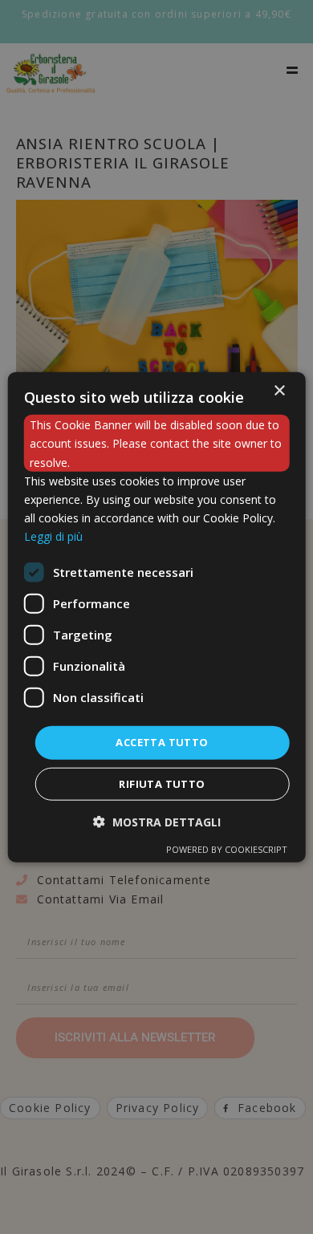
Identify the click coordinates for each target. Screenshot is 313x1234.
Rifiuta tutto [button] (162, 783)
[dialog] (157, 617)
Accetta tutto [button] (162, 742)
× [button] (279, 391)
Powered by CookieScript (226, 848)
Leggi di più (53, 536)
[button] (157, 821)
